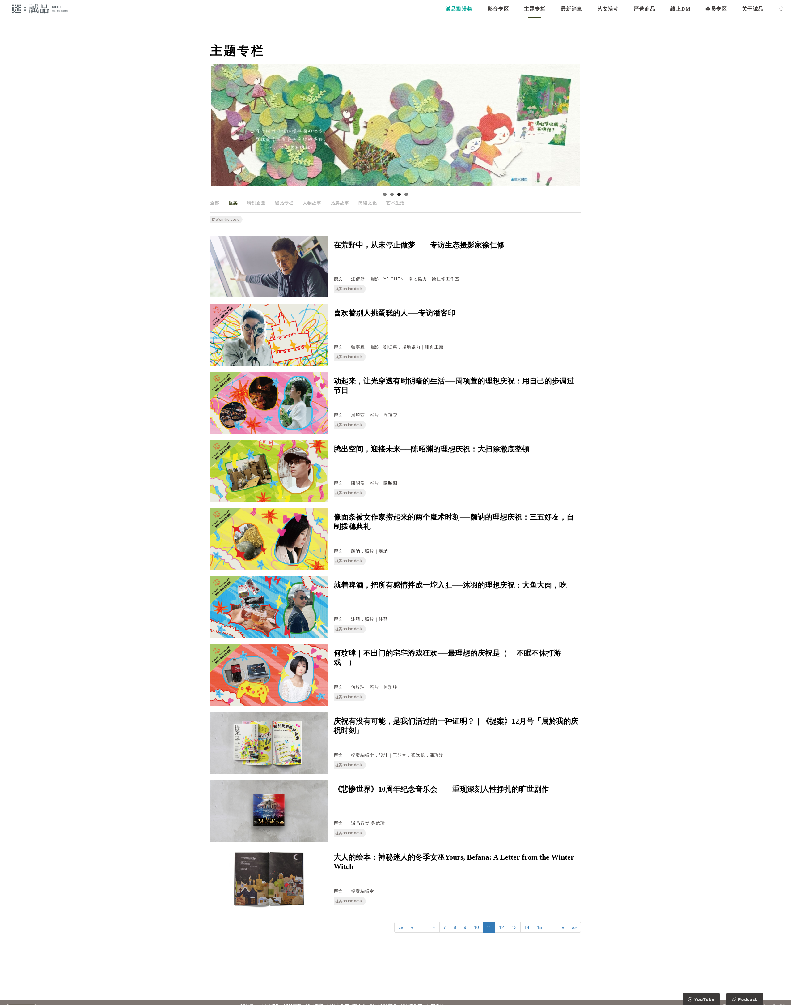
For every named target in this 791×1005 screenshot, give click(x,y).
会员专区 (716, 8)
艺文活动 (608, 8)
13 (514, 927)
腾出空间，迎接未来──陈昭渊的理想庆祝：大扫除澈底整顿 (432, 449)
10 (476, 927)
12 (501, 927)
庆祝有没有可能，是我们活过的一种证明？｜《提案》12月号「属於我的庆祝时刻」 (456, 725)
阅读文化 (367, 202)
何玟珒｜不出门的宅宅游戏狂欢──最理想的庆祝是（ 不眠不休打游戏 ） (447, 657)
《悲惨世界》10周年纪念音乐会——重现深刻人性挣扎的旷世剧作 (441, 789)
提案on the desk (225, 219)
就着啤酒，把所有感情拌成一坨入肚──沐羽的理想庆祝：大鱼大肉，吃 (450, 585)
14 (526, 927)
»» (574, 927)
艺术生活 (395, 202)
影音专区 (498, 8)
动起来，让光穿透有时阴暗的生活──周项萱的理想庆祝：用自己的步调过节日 (454, 385)
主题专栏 (535, 8)
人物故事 (312, 202)
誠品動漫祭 (459, 8)
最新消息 (571, 8)
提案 (233, 202)
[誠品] (40, 8)
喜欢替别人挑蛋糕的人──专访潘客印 (394, 313)
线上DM (680, 8)
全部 (214, 202)
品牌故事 (340, 202)
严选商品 (644, 8)
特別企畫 (256, 202)
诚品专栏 (284, 202)
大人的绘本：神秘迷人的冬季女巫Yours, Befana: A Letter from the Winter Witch (454, 861)
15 (539, 927)
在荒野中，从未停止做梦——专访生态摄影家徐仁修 (419, 245)
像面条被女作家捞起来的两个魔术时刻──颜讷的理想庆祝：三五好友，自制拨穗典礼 (454, 521)
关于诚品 (753, 8)
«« (400, 927)
